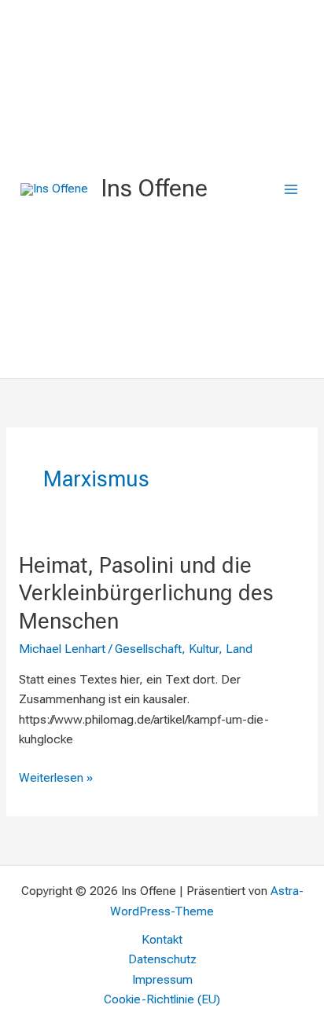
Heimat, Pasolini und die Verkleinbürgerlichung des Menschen (146, 593)
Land (239, 649)
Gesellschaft (148, 649)
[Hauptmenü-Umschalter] (291, 189)
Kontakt (162, 940)
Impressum (162, 980)
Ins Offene (154, 188)
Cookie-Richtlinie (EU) (162, 999)
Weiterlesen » (56, 776)
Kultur (204, 649)
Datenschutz (162, 959)
